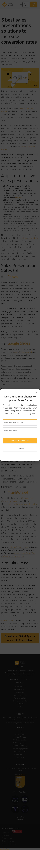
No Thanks (20, 448)
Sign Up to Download (20, 440)
